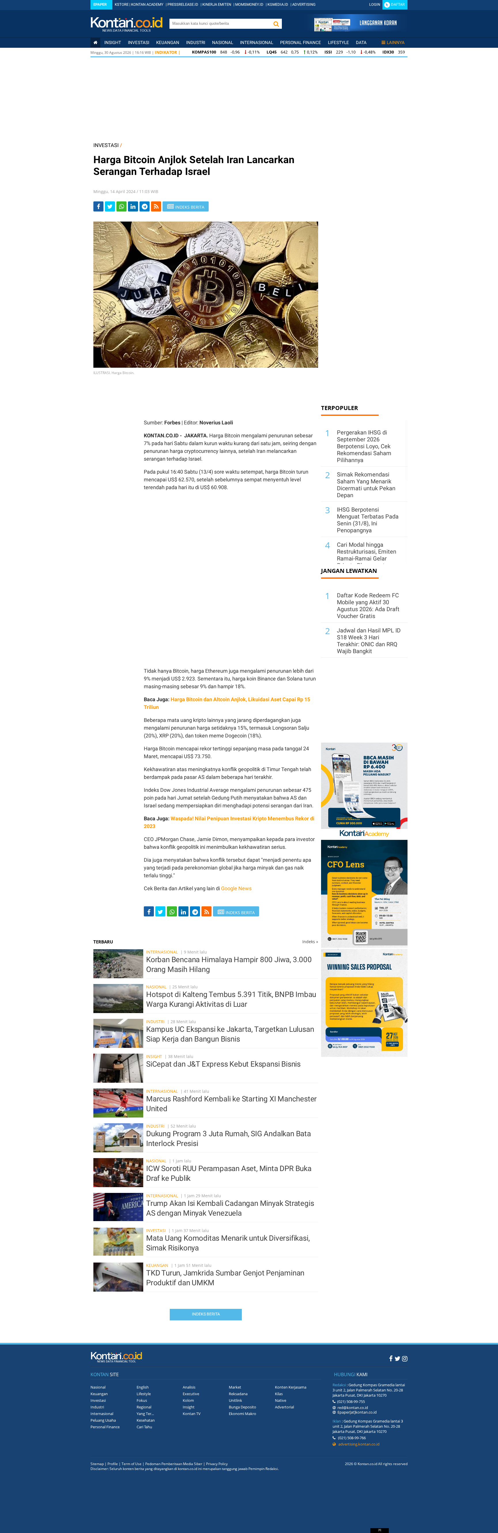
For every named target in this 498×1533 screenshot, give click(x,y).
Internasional (256, 42)
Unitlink (235, 1400)
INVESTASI (106, 145)
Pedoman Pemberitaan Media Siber (173, 1463)
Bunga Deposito (242, 1407)
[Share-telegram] (144, 206)
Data (361, 42)
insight (112, 42)
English (143, 1387)
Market (235, 1387)
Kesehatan (146, 1420)
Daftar (398, 4)
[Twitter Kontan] (397, 1358)
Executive (191, 1393)
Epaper (100, 4)
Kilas (279, 1393)
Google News (236, 888)
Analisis (189, 1387)
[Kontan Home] (95, 42)
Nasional (222, 42)
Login (374, 4)
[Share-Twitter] (110, 206)
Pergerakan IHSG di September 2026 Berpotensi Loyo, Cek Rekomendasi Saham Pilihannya (364, 446)
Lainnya (396, 42)
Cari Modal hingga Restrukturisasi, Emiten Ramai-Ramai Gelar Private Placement (366, 555)
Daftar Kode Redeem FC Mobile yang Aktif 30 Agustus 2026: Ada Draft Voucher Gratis (368, 605)
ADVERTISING (304, 4)
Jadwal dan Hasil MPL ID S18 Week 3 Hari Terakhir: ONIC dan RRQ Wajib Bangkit (369, 641)
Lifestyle (338, 42)
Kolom (188, 1400)
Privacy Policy (217, 1463)
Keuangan (167, 42)
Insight (154, 1056)
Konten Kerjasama (290, 1387)
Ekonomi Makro (242, 1413)
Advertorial (284, 1407)
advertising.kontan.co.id (358, 1444)
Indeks (310, 941)
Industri (195, 42)
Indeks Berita (206, 1314)
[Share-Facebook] (98, 206)
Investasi (138, 42)
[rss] (156, 206)
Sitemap (97, 1463)
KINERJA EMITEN (216, 4)
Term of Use (132, 1463)
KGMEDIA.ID (277, 4)
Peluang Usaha (103, 1420)
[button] (276, 24)
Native (280, 1400)
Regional (144, 1407)
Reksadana (238, 1393)
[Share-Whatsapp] (121, 206)
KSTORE (122, 4)
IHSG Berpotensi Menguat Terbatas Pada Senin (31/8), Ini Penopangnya (368, 520)
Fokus (142, 1400)
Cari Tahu (144, 1426)
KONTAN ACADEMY (147, 4)
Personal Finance (300, 42)
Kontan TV (192, 1413)
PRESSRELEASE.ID (182, 4)
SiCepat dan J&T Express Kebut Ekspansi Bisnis (223, 1064)
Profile (112, 1463)
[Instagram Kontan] (405, 1358)
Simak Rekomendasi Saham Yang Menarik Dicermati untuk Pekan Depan (366, 485)
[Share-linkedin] (133, 206)
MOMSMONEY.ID (249, 4)
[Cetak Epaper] (355, 29)
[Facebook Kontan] (391, 1358)
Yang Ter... (145, 1413)
